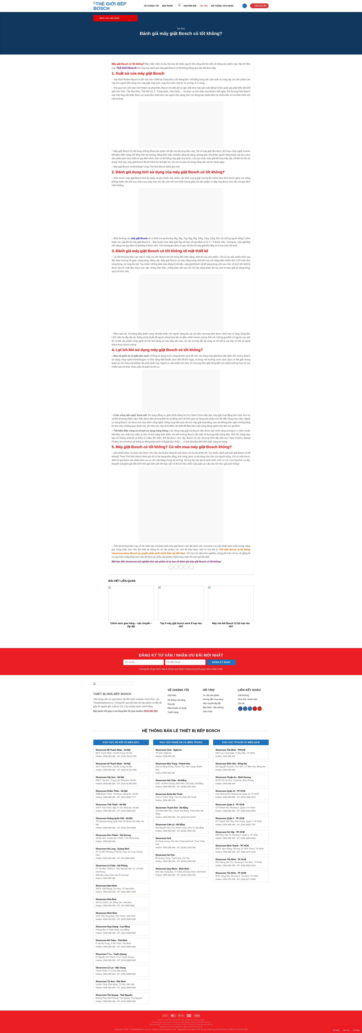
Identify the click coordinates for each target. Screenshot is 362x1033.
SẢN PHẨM (167, 6)
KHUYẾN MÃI (190, 6)
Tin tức (204, 6)
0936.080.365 (151, 711)
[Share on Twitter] (176, 567)
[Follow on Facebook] (240, 708)
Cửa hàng (356, 1030)
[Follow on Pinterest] (255, 708)
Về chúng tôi (151, 6)
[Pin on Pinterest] (186, 567)
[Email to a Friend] (181, 567)
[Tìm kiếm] (238, 5)
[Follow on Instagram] (245, 708)
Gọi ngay (336, 1030)
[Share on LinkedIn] (191, 567)
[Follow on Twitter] (250, 708)
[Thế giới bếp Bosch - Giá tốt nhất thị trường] (113, 6)
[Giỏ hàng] (244, 6)
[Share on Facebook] (171, 567)
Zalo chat (346, 1030)
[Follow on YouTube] (259, 708)
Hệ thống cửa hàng (222, 6)
